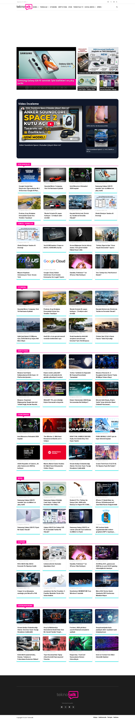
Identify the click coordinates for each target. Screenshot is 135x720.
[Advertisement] (67, 30)
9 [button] (57, 87)
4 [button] (38, 87)
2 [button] (30, 87)
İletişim (109, 717)
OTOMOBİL (53, 7)
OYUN (70, 7)
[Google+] (69, 707)
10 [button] (61, 87)
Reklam (116, 717)
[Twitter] (65, 707)
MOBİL (35, 7)
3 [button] (34, 87)
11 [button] (65, 87)
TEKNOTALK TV (78, 7)
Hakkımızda (102, 717)
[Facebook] (61, 707)
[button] (19, 66)
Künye (95, 717)
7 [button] (50, 87)
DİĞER (99, 7)
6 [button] (46, 87)
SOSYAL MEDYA (90, 7)
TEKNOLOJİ (43, 7)
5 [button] (42, 87)
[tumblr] (73, 707)
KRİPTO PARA (62, 7)
